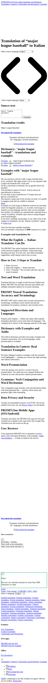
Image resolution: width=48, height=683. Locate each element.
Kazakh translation (24, 604)
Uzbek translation (8, 611)
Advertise (12, 674)
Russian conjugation (9, 620)
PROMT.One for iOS (9, 643)
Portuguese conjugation (35, 618)
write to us (7, 223)
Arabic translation (35, 602)
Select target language (10, 100)
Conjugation (28, 4)
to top (3, 589)
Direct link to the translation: (12, 544)
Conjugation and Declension (12, 634)
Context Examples (8, 632)
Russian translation (23, 598)
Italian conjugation (18, 618)
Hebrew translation (8, 604)
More (3, 203)
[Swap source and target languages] (24, 98)
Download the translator (11, 133)
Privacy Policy (27, 405)
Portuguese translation (33, 607)
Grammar (43, 4)
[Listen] (4, 161)
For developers (7, 655)
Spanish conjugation (9, 615)
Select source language (10, 51)
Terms (3, 591)
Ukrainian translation (24, 611)
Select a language (8, 593)
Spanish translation (32, 600)
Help (10, 669)
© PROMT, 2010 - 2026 (27, 591)
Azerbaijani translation (18, 602)
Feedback (12, 666)
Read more (17, 681)
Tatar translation (7, 609)
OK (2, 679)
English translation (8, 598)
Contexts (13, 4)
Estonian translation (17, 613)
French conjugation (25, 620)
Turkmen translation (37, 609)
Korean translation (17, 607)
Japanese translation (34, 613)
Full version (11, 591)
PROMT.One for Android (11, 646)
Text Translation (7, 629)
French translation (17, 600)
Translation (5, 4)
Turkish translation (21, 609)
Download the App (15, 672)
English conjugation (25, 615)
